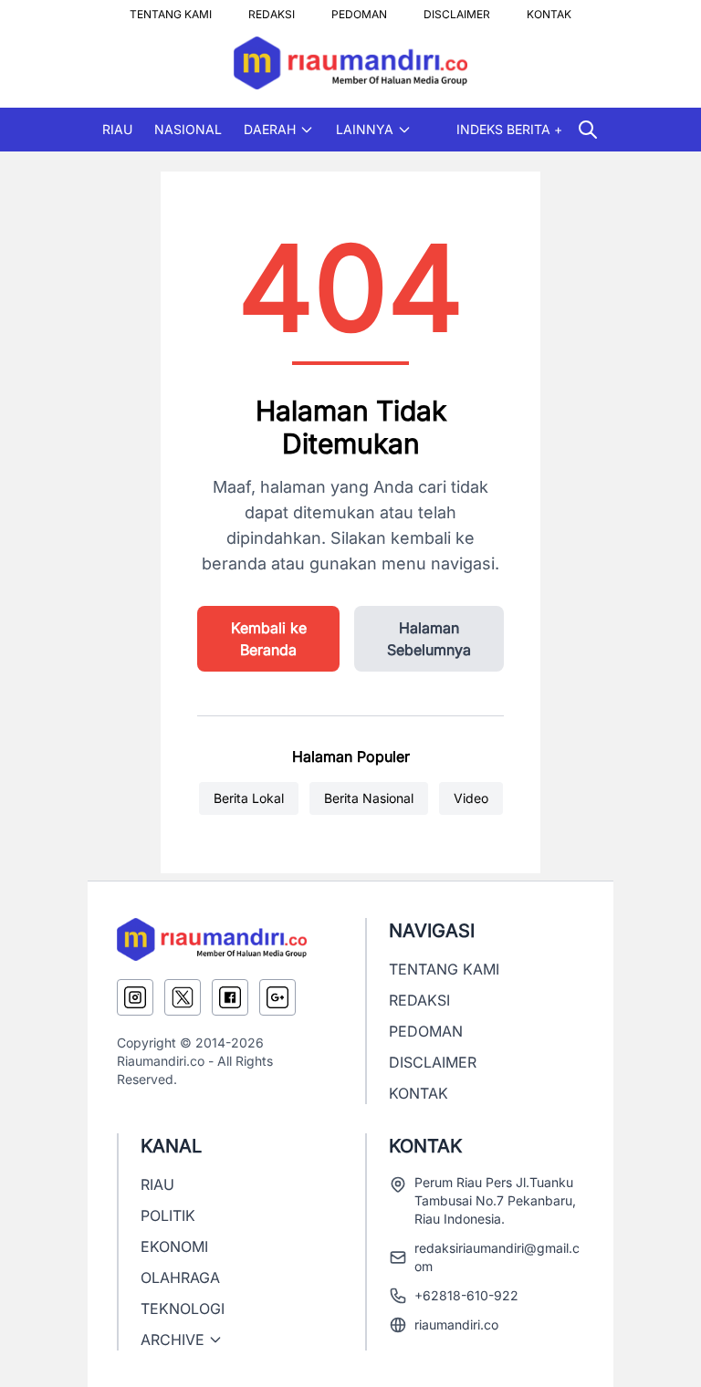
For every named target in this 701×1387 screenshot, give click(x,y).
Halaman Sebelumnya (429, 639)
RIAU (117, 129)
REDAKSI (271, 9)
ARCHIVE (172, 1339)
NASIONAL (188, 129)
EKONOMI (174, 1246)
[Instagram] (135, 997)
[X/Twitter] (182, 997)
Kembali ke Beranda (269, 639)
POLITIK (168, 1215)
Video (471, 798)
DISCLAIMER (457, 9)
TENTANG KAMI (171, 9)
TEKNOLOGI (183, 1308)
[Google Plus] (277, 997)
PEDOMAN (359, 9)
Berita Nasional (368, 798)
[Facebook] (230, 997)
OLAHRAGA (180, 1277)
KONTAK (549, 9)
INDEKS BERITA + (509, 129)
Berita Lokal (249, 798)
